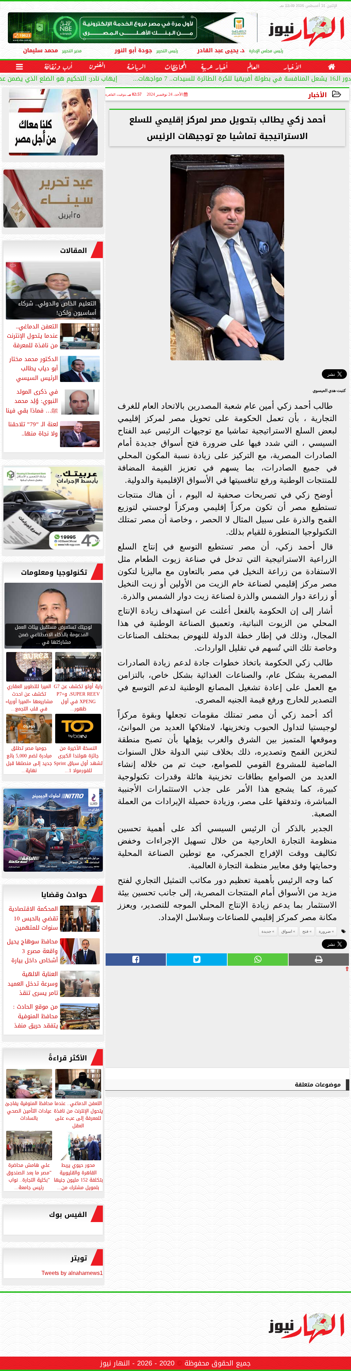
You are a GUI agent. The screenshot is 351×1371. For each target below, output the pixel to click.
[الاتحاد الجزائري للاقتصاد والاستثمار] (53, 200)
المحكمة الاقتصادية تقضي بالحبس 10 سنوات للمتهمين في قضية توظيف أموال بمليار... (55, 918)
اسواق (286, 931)
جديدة (266, 931)
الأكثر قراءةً (67, 1058)
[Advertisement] (297, 1019)
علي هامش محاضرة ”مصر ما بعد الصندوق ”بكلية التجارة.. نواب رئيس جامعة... (29, 1176)
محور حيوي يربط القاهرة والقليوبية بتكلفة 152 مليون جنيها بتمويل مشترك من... (78, 1176)
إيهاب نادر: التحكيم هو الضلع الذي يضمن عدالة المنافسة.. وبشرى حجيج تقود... (127, 79)
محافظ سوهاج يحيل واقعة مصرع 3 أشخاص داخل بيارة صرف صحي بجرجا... (54, 951)
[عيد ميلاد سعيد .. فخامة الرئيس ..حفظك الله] (53, 124)
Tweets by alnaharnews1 (72, 1273)
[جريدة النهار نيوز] (53, 510)
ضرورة (325, 931)
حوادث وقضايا (64, 894)
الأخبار (317, 95)
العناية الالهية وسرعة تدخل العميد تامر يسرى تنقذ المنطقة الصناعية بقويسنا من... (54, 983)
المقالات (73, 250)
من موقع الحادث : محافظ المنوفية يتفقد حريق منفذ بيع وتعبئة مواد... (57, 1016)
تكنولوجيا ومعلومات (54, 572)
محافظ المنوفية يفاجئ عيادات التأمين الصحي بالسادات (29, 1110)
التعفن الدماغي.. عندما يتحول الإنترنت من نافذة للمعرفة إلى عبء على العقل (78, 1114)
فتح (305, 931)
